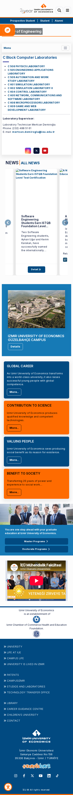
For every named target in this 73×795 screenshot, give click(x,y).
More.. (14, 391)
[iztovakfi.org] (36, 633)
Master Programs (34, 541)
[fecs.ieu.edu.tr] (36, 189)
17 (65, 259)
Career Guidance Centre (25, 708)
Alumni (59, 20)
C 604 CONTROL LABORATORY (27, 91)
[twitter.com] (36, 151)
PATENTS (13, 674)
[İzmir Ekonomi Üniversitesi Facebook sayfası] (24, 775)
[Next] (65, 223)
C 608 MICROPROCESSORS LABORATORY (34, 102)
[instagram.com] (28, 151)
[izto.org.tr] (36, 619)
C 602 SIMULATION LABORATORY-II (30, 88)
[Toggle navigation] (65, 48)
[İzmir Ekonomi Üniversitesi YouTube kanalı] (40, 775)
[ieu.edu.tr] (36, 8)
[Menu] (67, 10)
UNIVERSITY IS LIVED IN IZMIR (25, 664)
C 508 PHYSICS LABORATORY (26, 66)
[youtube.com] (45, 151)
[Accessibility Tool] (8, 787)
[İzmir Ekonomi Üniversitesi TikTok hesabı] (57, 775)
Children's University (22, 714)
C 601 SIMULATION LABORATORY (29, 84)
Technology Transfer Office (28, 692)
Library (12, 703)
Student (45, 20)
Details (15, 346)
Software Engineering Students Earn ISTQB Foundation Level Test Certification (35, 223)
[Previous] (8, 223)
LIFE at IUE (14, 652)
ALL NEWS (30, 163)
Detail (35, 269)
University (14, 646)
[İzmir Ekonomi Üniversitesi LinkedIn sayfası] (49, 775)
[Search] (59, 10)
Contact (13, 720)
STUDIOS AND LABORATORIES (26, 686)
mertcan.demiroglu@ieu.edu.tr (33, 131)
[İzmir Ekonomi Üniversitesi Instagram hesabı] (16, 775)
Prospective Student (22, 20)
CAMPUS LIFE (15, 658)
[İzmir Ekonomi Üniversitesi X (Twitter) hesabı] (32, 775)
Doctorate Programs (34, 549)
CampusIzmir (16, 680)
